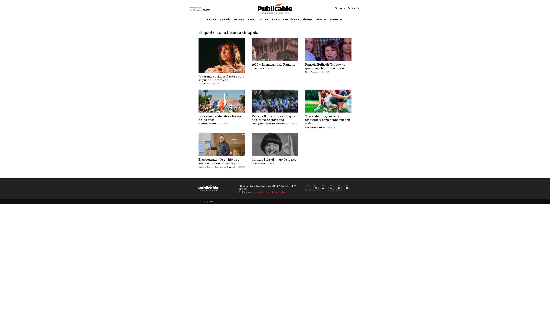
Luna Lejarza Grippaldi (208, 123)
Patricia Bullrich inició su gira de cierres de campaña (273, 118)
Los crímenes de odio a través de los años (220, 118)
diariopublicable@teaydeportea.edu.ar (268, 192)
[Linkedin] (340, 8)
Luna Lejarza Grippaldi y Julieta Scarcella (269, 123)
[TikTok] (345, 8)
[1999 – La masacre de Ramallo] (275, 49)
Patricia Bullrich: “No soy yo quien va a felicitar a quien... (325, 66)
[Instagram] (336, 8)
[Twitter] (349, 8)
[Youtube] (353, 8)
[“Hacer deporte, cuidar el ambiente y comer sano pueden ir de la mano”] (328, 101)
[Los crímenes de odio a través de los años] (222, 101)
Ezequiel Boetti (258, 68)
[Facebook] (332, 8)
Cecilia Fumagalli (259, 163)
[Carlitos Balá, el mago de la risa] (275, 144)
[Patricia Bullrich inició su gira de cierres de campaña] (275, 101)
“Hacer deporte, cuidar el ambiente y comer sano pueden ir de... (327, 119)
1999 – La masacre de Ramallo (273, 64)
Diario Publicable (312, 72)
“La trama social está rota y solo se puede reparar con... (221, 78)
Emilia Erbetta (204, 84)
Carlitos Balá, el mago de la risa (274, 159)
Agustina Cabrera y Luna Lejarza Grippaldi (217, 167)
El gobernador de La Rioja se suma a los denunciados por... (220, 161)
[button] (358, 8)
